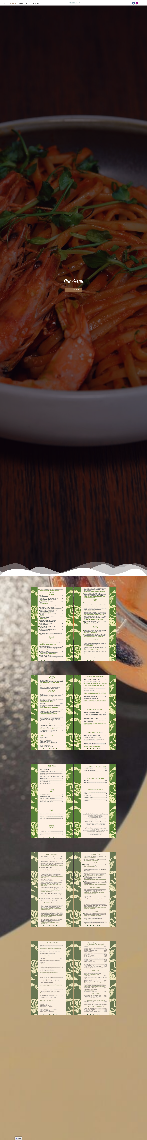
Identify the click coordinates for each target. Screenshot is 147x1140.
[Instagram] (137, 3)
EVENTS (28, 3)
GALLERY (21, 3)
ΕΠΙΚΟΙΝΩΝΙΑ (36, 3)
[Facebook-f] (133, 3)
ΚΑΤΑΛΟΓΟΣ (13, 3)
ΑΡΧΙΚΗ (5, 3)
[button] (73, 290)
